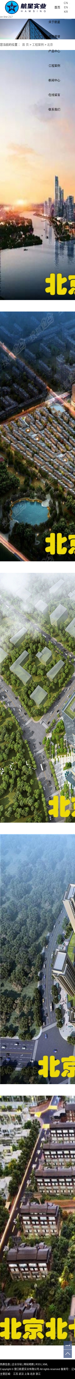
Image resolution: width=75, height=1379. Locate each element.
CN (66, 3)
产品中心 (54, 51)
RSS (38, 1364)
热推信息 (5, 1364)
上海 (27, 1374)
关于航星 (54, 22)
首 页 (25, 44)
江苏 (16, 1374)
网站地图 (29, 1364)
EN (66, 7)
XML (45, 1364)
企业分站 (17, 1364)
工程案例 (54, 65)
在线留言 (54, 94)
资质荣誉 (54, 36)
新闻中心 (54, 80)
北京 (33, 1374)
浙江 (38, 1374)
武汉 (21, 1374)
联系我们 (54, 109)
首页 (57, 7)
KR (66, 11)
